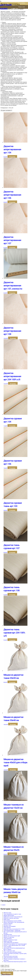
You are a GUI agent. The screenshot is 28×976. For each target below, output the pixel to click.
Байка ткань (7, 919)
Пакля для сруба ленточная (10, 956)
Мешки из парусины (9, 937)
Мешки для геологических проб (12, 935)
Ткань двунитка (8, 938)
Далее (3, 904)
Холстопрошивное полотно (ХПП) (12, 920)
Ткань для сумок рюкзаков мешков (12, 952)
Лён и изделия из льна (9, 950)
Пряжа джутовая (8, 941)
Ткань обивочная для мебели (11, 942)
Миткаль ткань (7, 912)
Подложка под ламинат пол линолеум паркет (15, 944)
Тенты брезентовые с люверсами (12, 930)
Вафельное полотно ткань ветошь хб (13, 916)
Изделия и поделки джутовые (11, 918)
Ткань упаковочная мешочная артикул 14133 (15, 961)
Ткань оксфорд (7, 946)
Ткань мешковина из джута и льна (12, 914)
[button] (12, 157)
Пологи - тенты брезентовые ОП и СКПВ (14, 945)
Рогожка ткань (7, 925)
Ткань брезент (7, 927)
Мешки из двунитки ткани (10, 940)
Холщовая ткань (8, 934)
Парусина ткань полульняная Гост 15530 (14, 929)
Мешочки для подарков (10, 926)
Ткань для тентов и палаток (11, 957)
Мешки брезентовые (9, 915)
